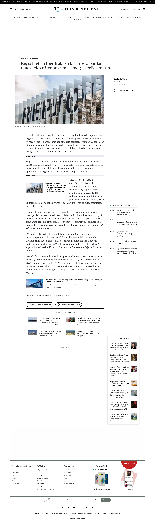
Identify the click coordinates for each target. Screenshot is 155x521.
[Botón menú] (11, 9)
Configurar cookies (114, 513)
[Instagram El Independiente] (80, 508)
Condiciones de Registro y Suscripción (81, 513)
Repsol (68, 295)
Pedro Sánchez (41, 481)
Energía (30, 295)
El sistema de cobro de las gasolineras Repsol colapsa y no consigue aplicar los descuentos (74, 281)
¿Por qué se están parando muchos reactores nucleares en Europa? (88, 333)
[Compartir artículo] (115, 90)
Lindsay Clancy (85, 1)
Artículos (77, 20)
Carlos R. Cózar (120, 79)
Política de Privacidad (41, 513)
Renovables (58, 295)
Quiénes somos (69, 481)
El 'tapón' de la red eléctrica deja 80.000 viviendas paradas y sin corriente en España (50, 333)
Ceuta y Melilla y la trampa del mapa (126, 242)
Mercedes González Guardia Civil (112, 1)
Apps (65, 478)
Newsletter (67, 475)
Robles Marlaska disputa (141, 1)
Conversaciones (124, 17)
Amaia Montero (25, 1)
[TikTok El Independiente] (92, 508)
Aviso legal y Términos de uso (58, 513)
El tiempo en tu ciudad (25, 9)
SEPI (38, 472)
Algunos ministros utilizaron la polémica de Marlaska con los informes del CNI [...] (127, 251)
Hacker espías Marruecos (61, 1)
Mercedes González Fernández (46, 489)
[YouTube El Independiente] (74, 508)
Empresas (34, 59)
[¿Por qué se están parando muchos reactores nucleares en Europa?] (70, 333)
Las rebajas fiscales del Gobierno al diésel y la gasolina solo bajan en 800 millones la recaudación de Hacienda (88, 321)
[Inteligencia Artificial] (102, 485)
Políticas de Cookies (100, 513)
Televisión (96, 17)
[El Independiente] (77, 9)
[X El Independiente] (63, 508)
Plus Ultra (40, 475)
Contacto (66, 470)
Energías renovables (43, 295)
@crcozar (117, 81)
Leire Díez (40, 486)
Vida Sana (106, 17)
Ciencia (53, 17)
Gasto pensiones (75, 1)
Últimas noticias (15, 1)
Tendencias (86, 17)
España (24, 17)
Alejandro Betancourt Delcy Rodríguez (42, 1)
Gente (68, 17)
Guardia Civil (41, 483)
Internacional (43, 17)
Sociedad (61, 17)
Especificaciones (69, 483)
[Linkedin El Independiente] (86, 508)
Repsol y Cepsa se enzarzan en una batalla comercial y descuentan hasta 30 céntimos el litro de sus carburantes (55, 187)
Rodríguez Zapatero (43, 478)
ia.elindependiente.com (102, 489)
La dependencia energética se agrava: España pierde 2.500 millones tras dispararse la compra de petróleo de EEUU (49, 321)
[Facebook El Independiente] (68, 508)
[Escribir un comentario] (132, 90)
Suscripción (67, 472)
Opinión (17, 17)
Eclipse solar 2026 (42, 470)
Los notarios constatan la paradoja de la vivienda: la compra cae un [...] (126, 212)
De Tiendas (137, 17)
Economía (32, 17)
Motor (114, 17)
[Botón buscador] (144, 9)
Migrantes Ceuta (128, 1)
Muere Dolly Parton (96, 1)
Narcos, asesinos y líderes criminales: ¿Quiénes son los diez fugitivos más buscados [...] (127, 223)
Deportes (76, 17)
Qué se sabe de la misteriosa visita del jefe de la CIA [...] (126, 234)
